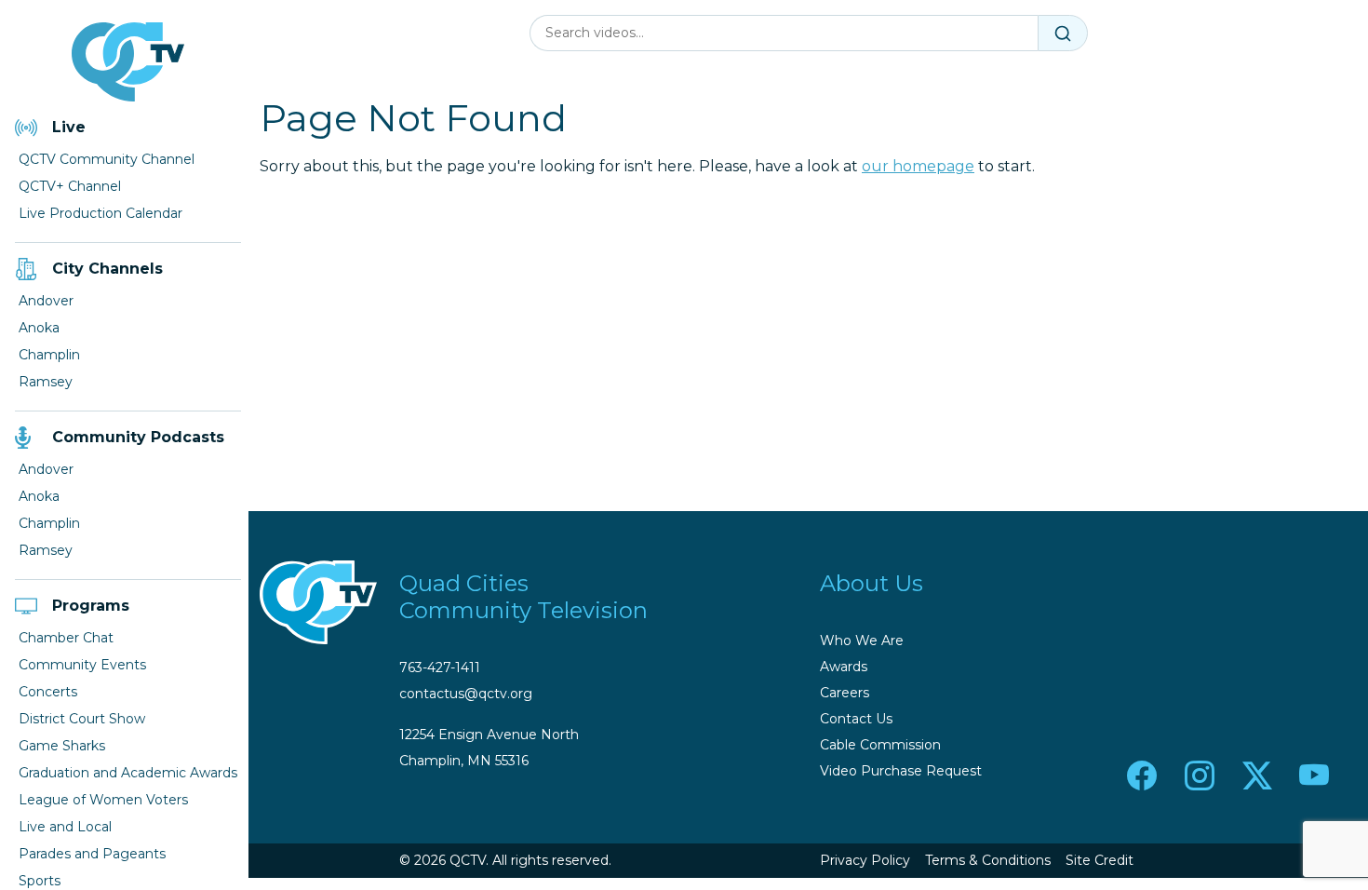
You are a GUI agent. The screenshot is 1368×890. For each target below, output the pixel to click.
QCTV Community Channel (106, 159)
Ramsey (46, 381)
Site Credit (1099, 860)
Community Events (82, 664)
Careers (844, 692)
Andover (46, 300)
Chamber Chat (66, 637)
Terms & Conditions (988, 860)
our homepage (918, 166)
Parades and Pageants (92, 853)
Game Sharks (62, 745)
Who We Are (862, 640)
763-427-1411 (439, 667)
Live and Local (65, 826)
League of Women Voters (103, 799)
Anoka (39, 327)
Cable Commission (880, 744)
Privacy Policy (865, 860)
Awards (843, 666)
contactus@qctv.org (465, 693)
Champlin (49, 354)
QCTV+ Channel (70, 186)
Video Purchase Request (901, 770)
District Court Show (82, 718)
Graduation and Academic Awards (128, 772)
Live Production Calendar (100, 213)
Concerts (48, 691)
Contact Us (856, 718)
